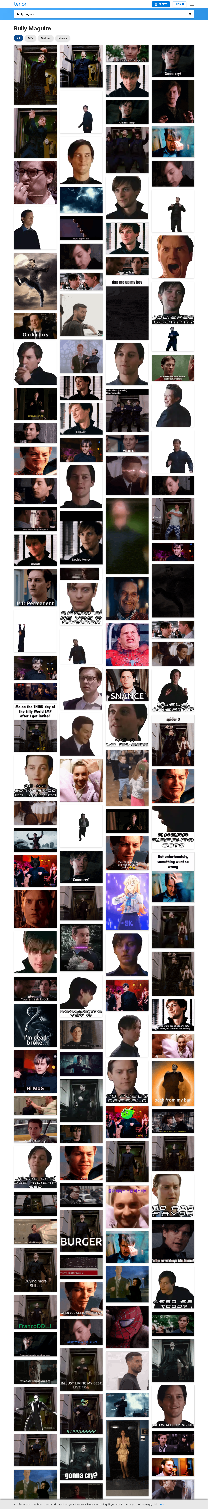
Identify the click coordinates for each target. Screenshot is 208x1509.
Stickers (45, 38)
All (18, 38)
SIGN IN (180, 4)
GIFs (30, 38)
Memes (62, 38)
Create (162, 4)
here (161, 1504)
